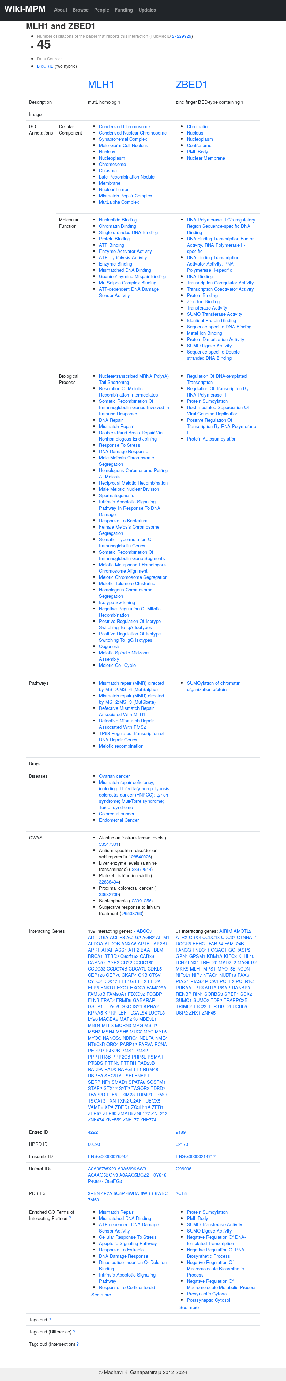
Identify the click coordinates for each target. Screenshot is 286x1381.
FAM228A (156, 987)
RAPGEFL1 (130, 1069)
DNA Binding (200, 276)
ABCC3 (144, 931)
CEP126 (96, 975)
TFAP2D (96, 1094)
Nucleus (107, 151)
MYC (148, 1031)
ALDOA (95, 943)
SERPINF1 (99, 1081)
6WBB (147, 1193)
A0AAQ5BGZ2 (134, 1174)
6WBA (132, 1193)
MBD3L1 (148, 1019)
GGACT (219, 949)
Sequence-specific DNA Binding (219, 326)
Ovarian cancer (114, 775)
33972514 (141, 869)
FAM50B (96, 993)
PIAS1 (182, 981)
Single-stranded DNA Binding (128, 232)
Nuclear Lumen (114, 189)
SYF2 (124, 1088)
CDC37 (228, 937)
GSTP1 (95, 1006)
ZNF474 (96, 1119)
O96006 (183, 1168)
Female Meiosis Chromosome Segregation (129, 529)
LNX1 (193, 962)
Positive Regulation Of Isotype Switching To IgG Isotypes (130, 636)
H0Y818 (158, 1174)
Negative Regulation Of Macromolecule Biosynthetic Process (215, 1268)
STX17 (111, 1088)
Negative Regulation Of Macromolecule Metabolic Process (222, 1284)
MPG (138, 1025)
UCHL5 (240, 1006)
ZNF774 (148, 1119)
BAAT (146, 949)
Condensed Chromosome (124, 126)
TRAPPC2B (236, 1000)
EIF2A (154, 981)
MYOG (94, 1037)
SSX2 (246, 993)
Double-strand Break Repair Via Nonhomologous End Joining (131, 435)
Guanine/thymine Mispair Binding (132, 276)
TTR (212, 1006)
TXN (111, 1100)
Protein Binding (114, 238)
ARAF (107, 949)
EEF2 (140, 981)
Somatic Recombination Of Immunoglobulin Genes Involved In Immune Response (134, 407)
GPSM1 (197, 956)
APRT (94, 949)
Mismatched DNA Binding (125, 270)
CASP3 (111, 962)
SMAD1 (119, 1081)
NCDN (243, 968)
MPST (209, 968)
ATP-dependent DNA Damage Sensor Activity (129, 291)
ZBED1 (192, 84)
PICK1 (211, 981)
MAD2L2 (227, 962)
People (101, 9)
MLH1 (101, 84)
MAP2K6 (129, 1019)
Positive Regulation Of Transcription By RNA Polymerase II (221, 426)
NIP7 (197, 975)
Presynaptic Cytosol (207, 1293)
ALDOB (112, 943)
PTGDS (95, 1063)
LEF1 (123, 1012)
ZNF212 (159, 1113)
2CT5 (181, 1193)
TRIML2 (184, 1006)
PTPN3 (112, 1063)
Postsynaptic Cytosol (208, 1299)
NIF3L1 (183, 975)
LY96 (93, 1019)
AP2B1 (160, 943)
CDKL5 (155, 968)
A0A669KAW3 (132, 1168)
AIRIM (225, 931)
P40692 (95, 1181)
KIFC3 (230, 956)
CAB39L (148, 956)
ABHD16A (98, 937)
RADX (110, 1069)
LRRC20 (209, 962)
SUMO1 (184, 1000)
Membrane (109, 183)
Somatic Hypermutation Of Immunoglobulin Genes (126, 542)
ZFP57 (94, 1113)
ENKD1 (107, 987)
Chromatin (197, 126)
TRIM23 (127, 1094)
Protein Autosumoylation (211, 438)
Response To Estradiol (122, 1249)
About (60, 9)
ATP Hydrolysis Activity (123, 257)
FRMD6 (123, 1000)
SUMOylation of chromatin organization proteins (213, 685)
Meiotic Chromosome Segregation (133, 577)
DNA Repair (111, 419)
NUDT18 (227, 975)
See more (101, 1294)
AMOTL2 (242, 931)
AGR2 (148, 937)
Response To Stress (119, 445)
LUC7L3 (157, 1012)
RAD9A (95, 1069)
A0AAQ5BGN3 (103, 1174)
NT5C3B (96, 1044)
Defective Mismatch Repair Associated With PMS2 (126, 723)
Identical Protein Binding (211, 320)
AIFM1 (163, 937)
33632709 (109, 894)
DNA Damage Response (123, 451)
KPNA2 (151, 1006)
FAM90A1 (117, 993)
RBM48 (150, 1069)
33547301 (109, 844)
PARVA (145, 1044)
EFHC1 (200, 943)
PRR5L (139, 1056)
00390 (94, 1144)
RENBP (183, 993)
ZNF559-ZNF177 (122, 1119)
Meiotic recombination (121, 745)
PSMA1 (155, 1056)
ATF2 (133, 949)
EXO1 (123, 987)
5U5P (119, 1193)
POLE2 (227, 981)
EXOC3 (137, 987)
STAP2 (95, 1088)
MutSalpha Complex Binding (127, 282)
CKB (143, 975)
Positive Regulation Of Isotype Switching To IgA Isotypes (130, 624)
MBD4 (94, 1025)
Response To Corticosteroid (127, 1287)
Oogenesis (110, 646)
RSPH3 (95, 1075)
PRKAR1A (206, 987)
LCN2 (181, 962)
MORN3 (123, 1025)
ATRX (182, 937)
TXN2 (123, 1100)
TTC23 (199, 1006)
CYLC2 (95, 981)
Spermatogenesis (116, 495)
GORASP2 (239, 949)
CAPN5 (95, 962)
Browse (81, 9)
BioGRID (45, 66)
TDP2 (216, 1000)
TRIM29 (144, 1094)
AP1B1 (145, 943)
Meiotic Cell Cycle (117, 665)
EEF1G (126, 981)
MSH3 (94, 1031)
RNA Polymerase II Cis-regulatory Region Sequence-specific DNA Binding (221, 225)
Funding (124, 9)
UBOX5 (152, 1100)
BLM (158, 949)
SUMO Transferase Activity (214, 314)
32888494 (109, 881)
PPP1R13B (99, 1056)
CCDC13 (211, 937)
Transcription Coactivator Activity (220, 288)
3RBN (94, 1193)
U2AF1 (137, 1100)
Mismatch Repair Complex (125, 195)
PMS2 (141, 1050)
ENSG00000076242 (108, 1156)
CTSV (155, 975)
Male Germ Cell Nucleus (123, 145)
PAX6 (243, 975)
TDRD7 (158, 1088)
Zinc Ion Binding (203, 301)
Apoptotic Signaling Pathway (128, 1243)
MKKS (182, 968)
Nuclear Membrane (206, 157)
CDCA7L (137, 968)
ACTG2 (133, 937)
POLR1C (245, 981)
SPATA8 (137, 1081)
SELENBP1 (137, 1075)
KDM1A (215, 956)
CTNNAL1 (247, 937)
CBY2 (126, 962)
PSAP (224, 987)
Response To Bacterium (123, 520)
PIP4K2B (110, 1050)
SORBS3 (213, 993)
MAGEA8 (108, 1019)
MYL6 (161, 1031)
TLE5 (111, 1094)
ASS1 (121, 949)
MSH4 (108, 1031)
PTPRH (128, 1063)
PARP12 (128, 1044)
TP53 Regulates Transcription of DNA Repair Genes (131, 736)
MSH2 (150, 1025)
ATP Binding (111, 244)
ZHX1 (195, 1012)
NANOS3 (112, 1037)
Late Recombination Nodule (127, 176)
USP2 (182, 1012)
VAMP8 (95, 1107)
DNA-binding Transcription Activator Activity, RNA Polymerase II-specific (213, 263)
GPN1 (182, 956)
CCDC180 (143, 962)
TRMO (160, 1094)
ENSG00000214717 (196, 1156)
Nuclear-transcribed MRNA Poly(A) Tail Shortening (134, 378)
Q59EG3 (113, 1181)
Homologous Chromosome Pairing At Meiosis (133, 473)
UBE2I (224, 1006)
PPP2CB (121, 1056)
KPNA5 (95, 1012)
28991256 (141, 900)
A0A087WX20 (102, 1168)
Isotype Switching (117, 602)
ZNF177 (142, 1113)
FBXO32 (136, 993)
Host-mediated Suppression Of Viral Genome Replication (218, 410)
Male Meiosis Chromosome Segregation (126, 460)
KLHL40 (246, 956)
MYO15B (227, 968)
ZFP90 (109, 1113)
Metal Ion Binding (204, 332)
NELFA (147, 1037)
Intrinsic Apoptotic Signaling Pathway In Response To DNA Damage (129, 507)
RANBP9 (241, 987)
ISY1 (137, 1006)
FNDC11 (201, 949)
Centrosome (199, 145)
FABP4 (216, 943)
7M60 (93, 1199)
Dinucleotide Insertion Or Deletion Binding (133, 1265)
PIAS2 (197, 981)
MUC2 (136, 1031)
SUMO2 (201, 1000)
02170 (182, 1144)
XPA (109, 1107)
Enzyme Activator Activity (125, 251)
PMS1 (127, 1050)
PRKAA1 (185, 987)
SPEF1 (231, 993)
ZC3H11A (141, 1107)
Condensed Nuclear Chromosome (133, 132)
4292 (93, 1131)
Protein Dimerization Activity (215, 339)
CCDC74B (117, 968)
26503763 (132, 913)
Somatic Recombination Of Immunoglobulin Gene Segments (132, 554)
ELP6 (93, 987)
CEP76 (113, 975)
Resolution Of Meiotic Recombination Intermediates (128, 391)
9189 (181, 1131)
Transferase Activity (207, 307)
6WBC (161, 1193)
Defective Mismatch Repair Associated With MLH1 (126, 711)
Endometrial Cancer (119, 819)
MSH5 (122, 1031)
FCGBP (154, 993)
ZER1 (158, 1107)
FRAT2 (108, 1000)
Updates (147, 9)
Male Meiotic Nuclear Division (129, 489)
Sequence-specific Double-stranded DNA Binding (214, 354)
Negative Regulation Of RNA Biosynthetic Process (215, 1252)
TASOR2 (140, 1088)
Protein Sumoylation (207, 401)
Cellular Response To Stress (128, 1237)
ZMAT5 (125, 1113)
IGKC (125, 1006)
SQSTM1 (156, 1081)
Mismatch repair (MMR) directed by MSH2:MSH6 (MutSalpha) (131, 685)
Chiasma (108, 170)
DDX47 (110, 981)
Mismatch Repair (116, 426)
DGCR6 (183, 943)
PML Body (197, 151)
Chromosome (112, 164)
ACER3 (117, 937)
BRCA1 (95, 956)
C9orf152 (129, 956)
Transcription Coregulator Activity (220, 282)
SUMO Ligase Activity (209, 345)
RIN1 (198, 993)
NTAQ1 (210, 975)
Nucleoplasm (112, 157)
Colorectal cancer (116, 813)
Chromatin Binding (117, 226)
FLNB (93, 1000)
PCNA (161, 1044)
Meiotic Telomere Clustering (127, 583)
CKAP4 (129, 975)
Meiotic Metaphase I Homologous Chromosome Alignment (133, 567)
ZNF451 (210, 1012)
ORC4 (112, 1044)
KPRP (110, 1012)
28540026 (141, 856)
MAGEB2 (247, 962)
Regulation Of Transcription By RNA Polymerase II (218, 391)
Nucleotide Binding (118, 219)
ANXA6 (128, 943)
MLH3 (108, 1025)
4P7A (106, 1193)
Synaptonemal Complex (123, 139)
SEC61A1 (114, 1075)
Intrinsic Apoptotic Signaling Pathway (127, 1277)
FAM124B (234, 943)
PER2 (94, 1050)
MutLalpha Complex (119, 201)
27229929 (181, 36)
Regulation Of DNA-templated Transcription (217, 378)
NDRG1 (130, 1037)
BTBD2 (111, 956)
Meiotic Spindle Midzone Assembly (124, 655)
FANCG (183, 949)
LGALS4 (138, 1012)
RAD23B (146, 1063)
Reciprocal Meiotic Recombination (133, 482)
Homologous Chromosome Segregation (125, 592)
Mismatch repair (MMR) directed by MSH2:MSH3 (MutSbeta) (131, 698)
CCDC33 (96, 968)
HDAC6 (111, 1006)
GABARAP (144, 1000)
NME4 (161, 1037)
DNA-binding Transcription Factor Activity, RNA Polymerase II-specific (220, 244)
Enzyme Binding (115, 263)
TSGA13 (96, 1100)
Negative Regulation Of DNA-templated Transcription (216, 1240)
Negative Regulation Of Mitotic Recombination (130, 611)
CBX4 (195, 937)
